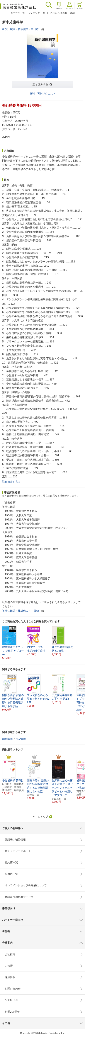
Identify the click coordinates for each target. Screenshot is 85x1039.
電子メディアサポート (18, 851)
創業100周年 (12, 1011)
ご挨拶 (9, 965)
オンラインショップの (26, 885)
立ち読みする (40, 84)
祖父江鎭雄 (8, 29)
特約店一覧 (11, 862)
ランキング (34, 13)
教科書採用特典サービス (19, 897)
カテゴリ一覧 (17, 13)
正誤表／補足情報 (15, 839)
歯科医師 (7, 739)
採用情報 (10, 977)
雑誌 (72, 13)
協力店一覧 (11, 873)
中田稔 (35, 29)
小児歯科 (21, 739)
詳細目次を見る (11, 481)
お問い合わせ (12, 988)
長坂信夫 (23, 29)
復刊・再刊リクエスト (42, 93)
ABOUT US (11, 1000)
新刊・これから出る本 (55, 13)
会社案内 (10, 954)
